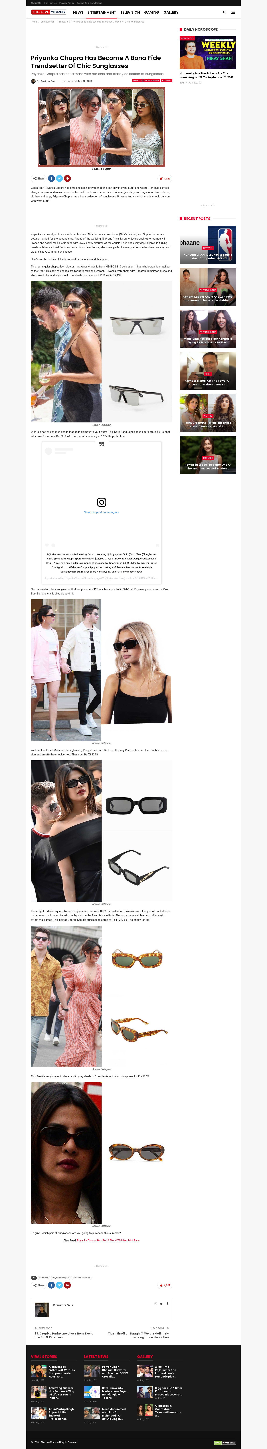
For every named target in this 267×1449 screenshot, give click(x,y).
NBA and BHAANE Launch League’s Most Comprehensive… (208, 256)
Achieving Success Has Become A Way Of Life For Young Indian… (61, 1393)
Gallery (171, 12)
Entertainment (102, 12)
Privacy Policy (66, 3)
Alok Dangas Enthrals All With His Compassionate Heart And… (62, 1371)
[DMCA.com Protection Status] (225, 1442)
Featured (43, 1277)
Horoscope (187, 38)
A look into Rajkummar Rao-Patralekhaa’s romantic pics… (166, 1371)
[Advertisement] (102, 35)
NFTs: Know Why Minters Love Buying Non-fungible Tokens (115, 1393)
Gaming (151, 12)
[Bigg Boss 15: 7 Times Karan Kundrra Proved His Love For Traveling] (145, 1392)
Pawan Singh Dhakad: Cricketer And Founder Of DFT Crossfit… (115, 1371)
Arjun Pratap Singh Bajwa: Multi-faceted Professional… (61, 1414)
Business (208, 458)
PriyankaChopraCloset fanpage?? (84, 578)
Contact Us (50, 3)
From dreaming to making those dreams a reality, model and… (208, 424)
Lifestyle (137, 80)
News (78, 12)
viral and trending (81, 1277)
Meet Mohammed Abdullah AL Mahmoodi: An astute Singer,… (114, 1414)
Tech (208, 374)
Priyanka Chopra (60, 1277)
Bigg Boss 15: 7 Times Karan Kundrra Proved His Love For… (169, 1391)
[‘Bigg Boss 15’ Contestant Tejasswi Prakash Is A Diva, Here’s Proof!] (145, 1410)
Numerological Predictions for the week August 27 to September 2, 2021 (206, 75)
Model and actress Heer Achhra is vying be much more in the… (208, 340)
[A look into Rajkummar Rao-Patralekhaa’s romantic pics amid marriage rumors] (145, 1371)
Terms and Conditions (89, 3)
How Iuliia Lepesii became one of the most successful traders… (208, 466)
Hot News (166, 80)
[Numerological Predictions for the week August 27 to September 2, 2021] (208, 52)
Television (130, 12)
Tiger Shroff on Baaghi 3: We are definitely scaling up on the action (138, 1335)
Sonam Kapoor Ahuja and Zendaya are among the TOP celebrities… (207, 298)
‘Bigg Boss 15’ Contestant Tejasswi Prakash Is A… (168, 1410)
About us (36, 3)
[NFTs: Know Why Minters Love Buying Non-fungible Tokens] (92, 1392)
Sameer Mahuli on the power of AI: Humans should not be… (207, 382)
